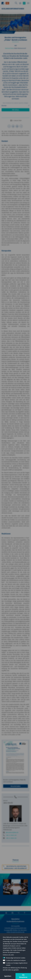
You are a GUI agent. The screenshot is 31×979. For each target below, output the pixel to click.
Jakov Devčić (8, 803)
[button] (2, 876)
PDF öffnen (15, 110)
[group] (15, 889)
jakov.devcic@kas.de (12, 832)
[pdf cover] (15, 758)
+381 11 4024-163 (11, 835)
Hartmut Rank (9, 48)
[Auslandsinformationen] (7, 3)
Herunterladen (15, 786)
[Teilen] (21, 126)
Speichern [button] (7, 976)
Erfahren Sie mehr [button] (8, 955)
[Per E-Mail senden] (17, 126)
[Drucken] (13, 126)
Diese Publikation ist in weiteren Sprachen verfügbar (15, 103)
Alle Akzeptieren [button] (23, 976)
